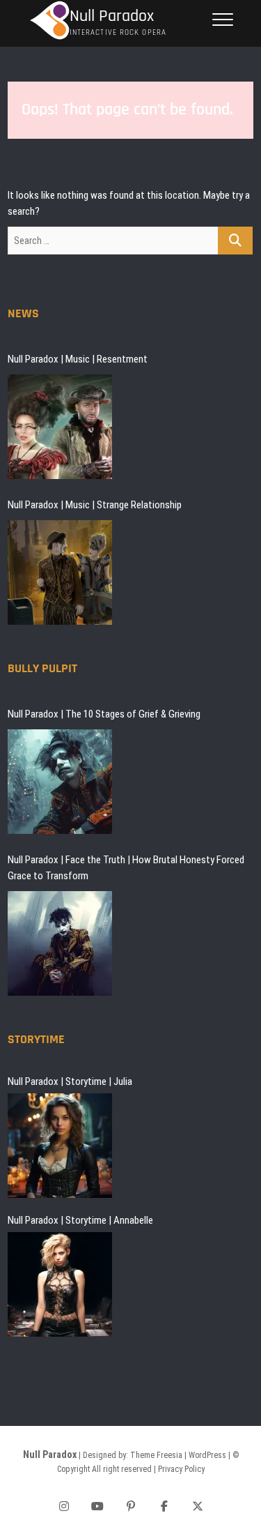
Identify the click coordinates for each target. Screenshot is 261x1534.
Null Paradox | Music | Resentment (78, 359)
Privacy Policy (181, 1469)
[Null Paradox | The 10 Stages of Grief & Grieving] (60, 781)
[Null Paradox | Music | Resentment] (60, 426)
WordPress (207, 1455)
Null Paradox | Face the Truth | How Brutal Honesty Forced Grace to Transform (126, 867)
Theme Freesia (156, 1455)
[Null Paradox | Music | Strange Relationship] (60, 572)
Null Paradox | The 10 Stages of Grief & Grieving (104, 714)
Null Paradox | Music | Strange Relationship (95, 505)
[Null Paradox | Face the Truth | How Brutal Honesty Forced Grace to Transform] (60, 943)
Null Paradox (112, 16)
